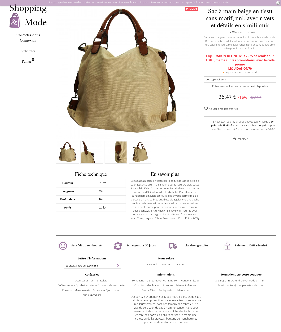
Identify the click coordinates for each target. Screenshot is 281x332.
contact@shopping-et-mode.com (244, 285)
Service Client (149, 290)
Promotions (137, 280)
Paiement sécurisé (185, 285)
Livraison (173, 280)
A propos (168, 285)
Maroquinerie (82, 290)
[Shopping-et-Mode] (28, 16)
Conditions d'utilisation (147, 285)
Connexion (28, 40)
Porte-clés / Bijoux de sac (106, 290)
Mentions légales (190, 280)
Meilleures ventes (156, 280)
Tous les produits (91, 295)
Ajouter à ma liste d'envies (223, 108)
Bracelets (102, 280)
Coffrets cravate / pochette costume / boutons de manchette (91, 285)
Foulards (67, 290)
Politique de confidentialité (174, 290)
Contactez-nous (28, 34)
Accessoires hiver (84, 280)
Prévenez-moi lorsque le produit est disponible (240, 86)
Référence (235, 32)
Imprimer (242, 139)
